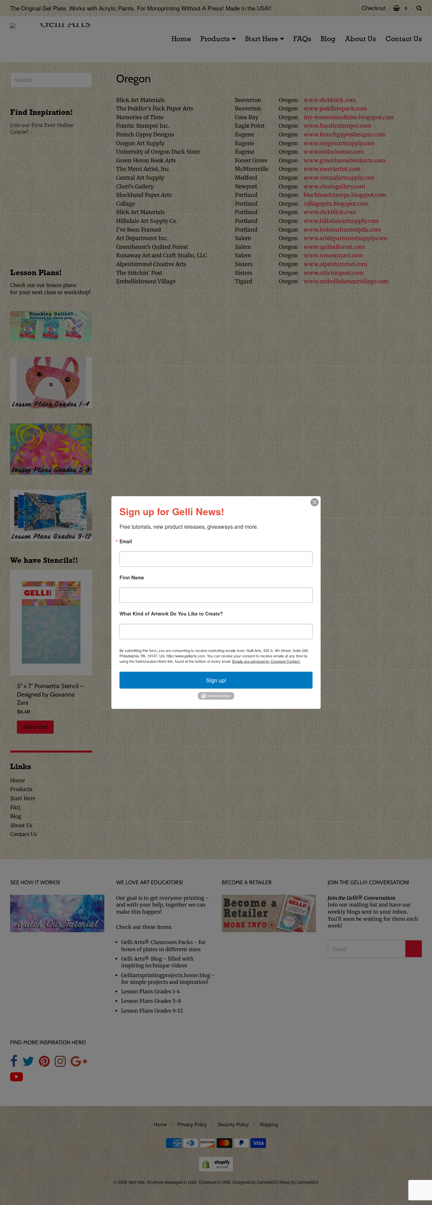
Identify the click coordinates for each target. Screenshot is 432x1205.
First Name (131, 577)
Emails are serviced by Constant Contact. (266, 660)
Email (125, 541)
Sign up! (216, 680)
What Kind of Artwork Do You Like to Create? (171, 614)
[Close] (314, 502)
